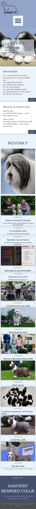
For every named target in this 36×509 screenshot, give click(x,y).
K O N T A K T (18, 478)
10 (21, 469)
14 (31, 469)
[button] (18, 21)
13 (29, 469)
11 (24, 469)
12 (26, 469)
